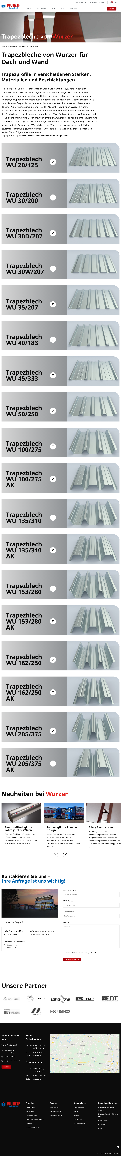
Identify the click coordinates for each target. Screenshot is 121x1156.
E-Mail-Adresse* (68, 901)
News (62, 9)
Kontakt (111, 9)
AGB (100, 1128)
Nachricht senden (71, 959)
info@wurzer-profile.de (41, 934)
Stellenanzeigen (79, 1123)
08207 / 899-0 (12, 934)
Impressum (102, 1124)
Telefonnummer (68, 912)
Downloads (73, 9)
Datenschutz (102, 1120)
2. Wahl (53, 9)
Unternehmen (79, 1108)
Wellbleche (30, 1112)
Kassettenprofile (31, 1116)
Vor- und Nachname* (70, 890)
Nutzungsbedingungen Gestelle (106, 1109)
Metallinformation (56, 1116)
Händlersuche (54, 1108)
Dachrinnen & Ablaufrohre (34, 1119)
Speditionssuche (55, 1112)
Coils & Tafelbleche (32, 1127)
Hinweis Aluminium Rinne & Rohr (108, 1115)
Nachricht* (66, 922)
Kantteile (29, 1123)
